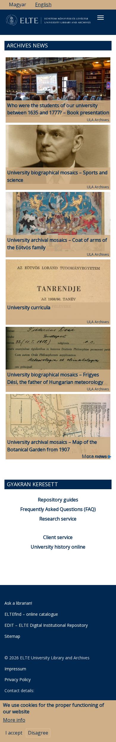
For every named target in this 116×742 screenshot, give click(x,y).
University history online (58, 547)
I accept (13, 732)
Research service (57, 518)
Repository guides (58, 499)
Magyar (17, 4)
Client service (58, 537)
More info (14, 720)
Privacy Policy (17, 679)
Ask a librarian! (18, 603)
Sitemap (12, 636)
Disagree (38, 732)
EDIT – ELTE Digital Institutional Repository (46, 625)
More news (95, 456)
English (43, 4)
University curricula (28, 307)
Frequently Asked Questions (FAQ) (58, 509)
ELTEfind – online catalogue (31, 614)
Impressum (15, 669)
